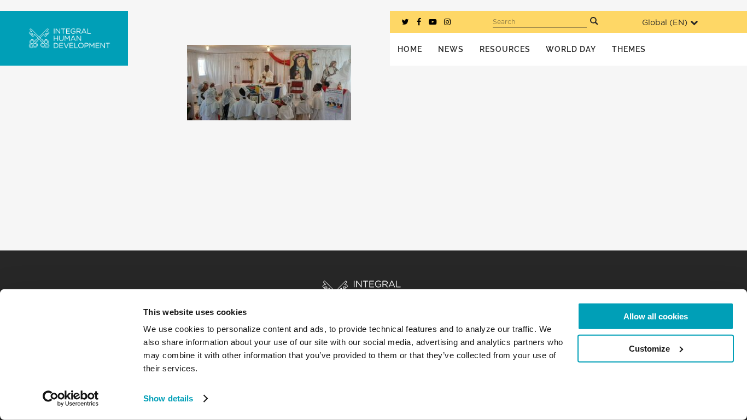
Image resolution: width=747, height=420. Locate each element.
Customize (649, 348)
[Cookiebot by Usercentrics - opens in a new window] (71, 398)
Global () (664, 23)
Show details (168, 398)
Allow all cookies (655, 316)
